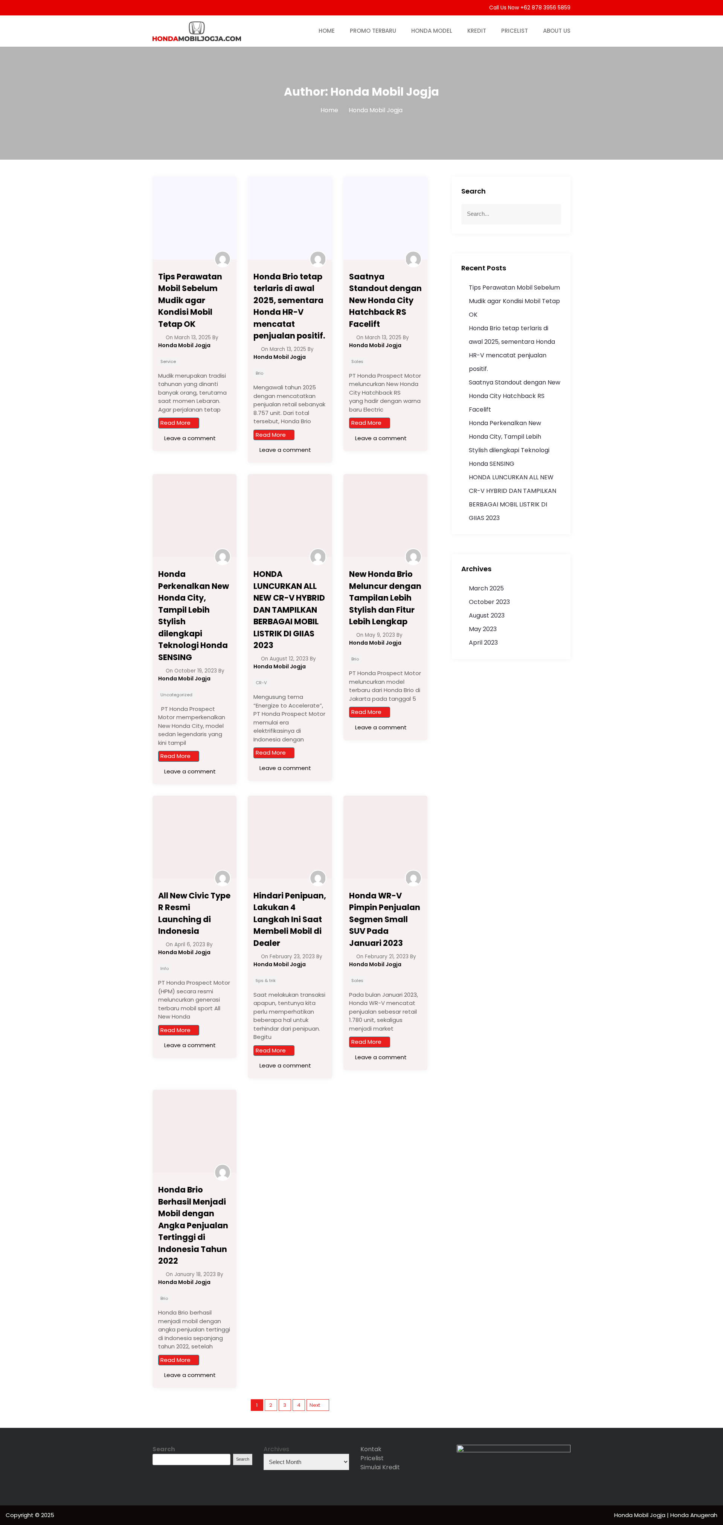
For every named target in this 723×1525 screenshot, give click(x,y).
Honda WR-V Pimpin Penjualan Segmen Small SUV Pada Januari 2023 (384, 919)
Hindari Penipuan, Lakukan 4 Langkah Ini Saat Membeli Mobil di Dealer (289, 919)
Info (164, 968)
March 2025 (486, 588)
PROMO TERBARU (373, 31)
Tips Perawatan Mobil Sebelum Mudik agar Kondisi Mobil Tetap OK (190, 300)
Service (168, 361)
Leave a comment (189, 438)
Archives (276, 1449)
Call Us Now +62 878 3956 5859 (529, 7)
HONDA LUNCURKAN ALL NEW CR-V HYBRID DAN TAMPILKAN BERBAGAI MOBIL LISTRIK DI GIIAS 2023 (289, 610)
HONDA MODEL (431, 31)
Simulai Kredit (380, 1467)
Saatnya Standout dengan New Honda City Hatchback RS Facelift (385, 300)
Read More (175, 423)
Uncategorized (176, 695)
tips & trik (266, 981)
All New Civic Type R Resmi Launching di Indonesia (194, 913)
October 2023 (489, 602)
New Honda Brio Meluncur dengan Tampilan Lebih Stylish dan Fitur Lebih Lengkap (385, 598)
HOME (327, 31)
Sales (357, 361)
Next (315, 1405)
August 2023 (487, 615)
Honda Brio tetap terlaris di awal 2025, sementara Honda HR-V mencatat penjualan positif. (289, 306)
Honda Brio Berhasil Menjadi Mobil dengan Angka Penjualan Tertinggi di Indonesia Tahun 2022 (193, 1225)
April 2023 (483, 642)
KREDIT (476, 31)
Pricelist (372, 1458)
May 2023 (483, 629)
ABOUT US (556, 31)
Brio (259, 373)
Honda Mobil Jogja (640, 1515)
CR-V (261, 683)
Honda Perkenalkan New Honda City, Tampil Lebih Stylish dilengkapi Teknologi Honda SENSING (193, 616)
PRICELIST (514, 31)
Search (164, 1449)
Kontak (370, 1449)
